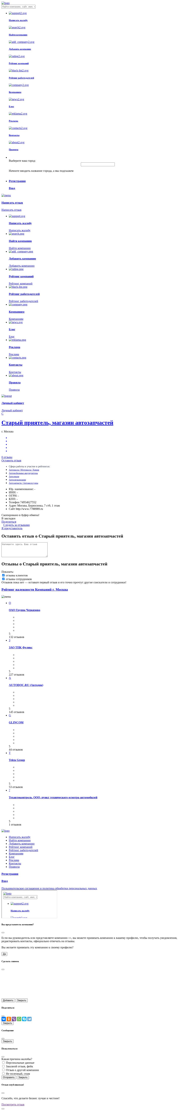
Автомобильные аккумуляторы (23, 473)
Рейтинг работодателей (23, 850)
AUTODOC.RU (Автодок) (26, 685)
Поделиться (8, 521)
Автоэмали (14, 476)
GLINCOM (16, 722)
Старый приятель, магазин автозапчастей (57, 422)
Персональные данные (20, 1062)
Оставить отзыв (11, 460)
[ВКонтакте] (3, 1019)
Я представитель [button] (11, 528)
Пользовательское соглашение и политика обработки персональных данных (49, 888)
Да (4, 954)
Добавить (8, 1000)
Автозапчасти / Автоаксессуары (23, 483)
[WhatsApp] (19, 1019)
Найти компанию (20, 840)
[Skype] (24, 1019)
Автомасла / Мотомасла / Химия (24, 470)
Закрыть (21, 1000)
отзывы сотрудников (19, 579)
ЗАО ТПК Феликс (20, 647)
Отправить (9, 1077)
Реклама (14, 860)
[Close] (2, 932)
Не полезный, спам (18, 1073)
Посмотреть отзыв (12, 1104)
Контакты (15, 863)
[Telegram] (29, 1019)
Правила (14, 866)
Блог (12, 856)
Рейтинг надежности (34, 589)
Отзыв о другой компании (22, 1070)
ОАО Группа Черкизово (24, 610)
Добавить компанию (22, 843)
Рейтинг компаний (20, 846)
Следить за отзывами (16, 525)
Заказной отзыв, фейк (19, 1066)
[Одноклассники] (9, 1019)
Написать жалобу (19, 837)
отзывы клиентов (17, 575)
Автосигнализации (17, 479)
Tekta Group (17, 760)
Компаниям (16, 853)
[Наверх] (2, 1108)
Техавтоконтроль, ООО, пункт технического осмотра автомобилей (53, 797)
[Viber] (14, 1019)
